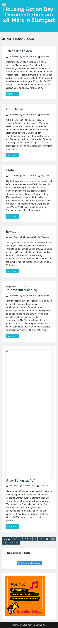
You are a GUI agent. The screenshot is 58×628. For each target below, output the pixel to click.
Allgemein (45, 56)
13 (5, 542)
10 (41, 539)
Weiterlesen (12, 94)
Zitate (10, 170)
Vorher (7, 539)
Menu (5, 4)
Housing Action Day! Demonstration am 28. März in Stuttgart (29, 14)
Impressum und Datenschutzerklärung (21, 288)
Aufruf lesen (14, 109)
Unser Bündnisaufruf (20, 480)
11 (47, 539)
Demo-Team (13, 56)
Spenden (12, 231)
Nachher (14, 542)
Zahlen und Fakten (19, 51)
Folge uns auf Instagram (30, 563)
